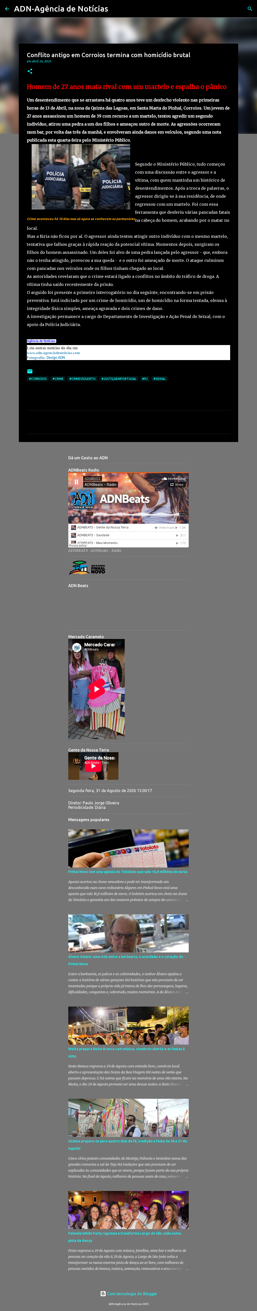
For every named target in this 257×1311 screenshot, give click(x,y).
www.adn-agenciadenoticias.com (53, 353)
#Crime (57, 378)
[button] (30, 71)
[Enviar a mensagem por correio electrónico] (30, 373)
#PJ (145, 378)
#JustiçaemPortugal (118, 378)
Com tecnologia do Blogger (131, 1293)
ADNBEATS (78, 550)
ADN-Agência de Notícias (61, 8)
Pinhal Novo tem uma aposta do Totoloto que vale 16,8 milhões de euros (127, 872)
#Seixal (159, 378)
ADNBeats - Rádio (105, 550)
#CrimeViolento (82, 378)
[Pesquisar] (115, 9)
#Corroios (38, 378)
